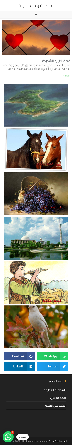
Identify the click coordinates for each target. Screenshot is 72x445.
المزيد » (66, 75)
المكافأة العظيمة (55, 390)
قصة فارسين (58, 397)
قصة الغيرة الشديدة (56, 61)
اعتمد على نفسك (55, 405)
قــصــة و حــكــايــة (36, 5)
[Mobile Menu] (36, 14)
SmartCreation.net (58, 441)
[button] (52, 356)
